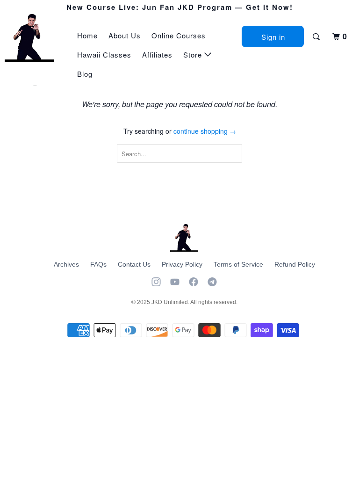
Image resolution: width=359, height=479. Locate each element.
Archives (66, 264)
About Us (124, 35)
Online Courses (178, 35)
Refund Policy (294, 264)
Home (87, 35)
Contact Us (134, 264)
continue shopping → (204, 131)
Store (193, 54)
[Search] (317, 37)
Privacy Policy (182, 264)
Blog (85, 74)
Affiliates (157, 54)
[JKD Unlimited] (34, 38)
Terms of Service (238, 264)
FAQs (98, 264)
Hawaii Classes (104, 54)
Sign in (273, 37)
